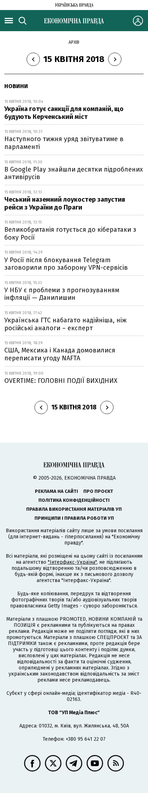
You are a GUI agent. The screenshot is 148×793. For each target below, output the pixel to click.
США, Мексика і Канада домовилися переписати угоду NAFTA (59, 354)
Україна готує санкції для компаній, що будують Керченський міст (64, 113)
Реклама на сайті (56, 491)
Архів (74, 42)
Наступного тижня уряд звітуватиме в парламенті (64, 143)
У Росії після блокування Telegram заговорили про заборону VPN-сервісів (66, 264)
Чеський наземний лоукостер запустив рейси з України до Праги (64, 203)
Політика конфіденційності (74, 500)
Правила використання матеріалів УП (74, 509)
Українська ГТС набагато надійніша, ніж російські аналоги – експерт (65, 324)
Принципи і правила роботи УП (74, 518)
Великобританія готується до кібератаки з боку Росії (70, 233)
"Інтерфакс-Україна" (72, 562)
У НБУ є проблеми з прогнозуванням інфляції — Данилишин (61, 294)
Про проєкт (98, 491)
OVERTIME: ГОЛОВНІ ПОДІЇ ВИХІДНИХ (60, 381)
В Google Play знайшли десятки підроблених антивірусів (73, 173)
